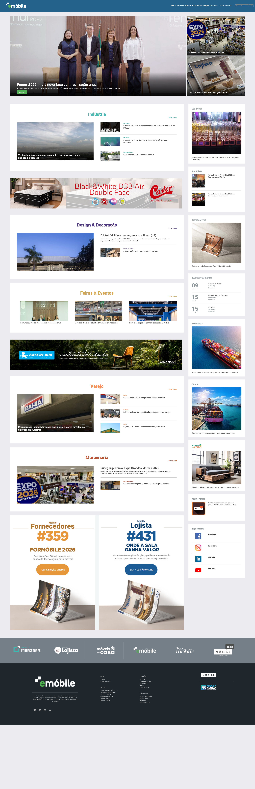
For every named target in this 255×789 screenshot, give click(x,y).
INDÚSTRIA (180, 5)
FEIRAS (222, 5)
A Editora (103, 679)
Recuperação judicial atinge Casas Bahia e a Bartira (144, 398)
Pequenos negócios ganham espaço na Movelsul (149, 323)
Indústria (97, 114)
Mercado (126, 123)
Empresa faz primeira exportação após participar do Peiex (213, 433)
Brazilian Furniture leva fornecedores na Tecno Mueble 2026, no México (149, 127)
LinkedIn (211, 557)
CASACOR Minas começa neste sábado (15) (128, 235)
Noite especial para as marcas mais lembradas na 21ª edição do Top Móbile (215, 159)
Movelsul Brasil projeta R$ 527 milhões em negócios (96, 323)
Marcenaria (97, 457)
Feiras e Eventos (128, 249)
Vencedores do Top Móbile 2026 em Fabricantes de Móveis (221, 176)
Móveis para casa (145, 702)
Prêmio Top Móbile (105, 681)
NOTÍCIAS (228, 5)
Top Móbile (143, 700)
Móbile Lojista (144, 698)
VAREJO (173, 5)
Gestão (125, 410)
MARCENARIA (189, 5)
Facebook (212, 534)
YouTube (211, 569)
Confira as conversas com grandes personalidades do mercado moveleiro (222, 504)
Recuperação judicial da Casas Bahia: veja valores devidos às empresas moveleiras (51, 428)
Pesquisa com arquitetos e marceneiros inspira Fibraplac (146, 484)
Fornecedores (128, 152)
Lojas (125, 395)
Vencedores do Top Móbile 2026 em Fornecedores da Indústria (221, 195)
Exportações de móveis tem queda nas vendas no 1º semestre (215, 373)
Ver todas (173, 117)
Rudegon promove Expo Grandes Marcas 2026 (130, 468)
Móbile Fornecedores (146, 696)
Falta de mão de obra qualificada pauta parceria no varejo (146, 412)
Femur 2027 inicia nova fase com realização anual (40, 323)
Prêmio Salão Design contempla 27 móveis (140, 251)
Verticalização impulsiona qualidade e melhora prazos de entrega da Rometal (49, 156)
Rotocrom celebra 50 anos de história (138, 155)
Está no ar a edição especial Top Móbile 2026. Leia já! (211, 266)
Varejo (96, 386)
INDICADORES (214, 5)
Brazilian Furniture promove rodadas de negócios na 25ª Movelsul (146, 141)
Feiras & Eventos (97, 293)
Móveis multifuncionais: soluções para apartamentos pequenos (215, 487)
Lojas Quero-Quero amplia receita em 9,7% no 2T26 (144, 427)
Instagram (212, 546)
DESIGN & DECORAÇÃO (202, 5)
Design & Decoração (97, 225)
